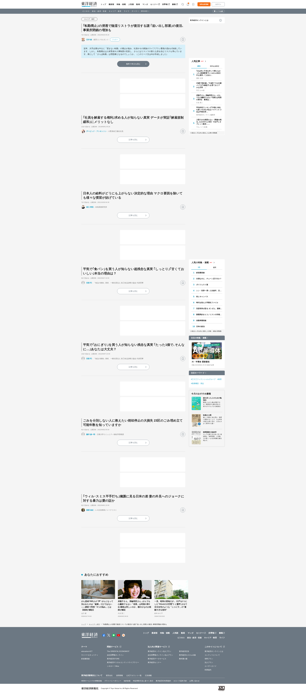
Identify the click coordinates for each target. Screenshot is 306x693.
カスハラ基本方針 (180, 681)
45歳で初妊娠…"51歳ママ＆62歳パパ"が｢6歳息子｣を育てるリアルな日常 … (208, 85)
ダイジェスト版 (202, 285)
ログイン (218, 4)
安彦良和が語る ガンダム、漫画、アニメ (209, 308)
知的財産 (127, 681)
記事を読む (133, 140)
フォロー (115, 39)
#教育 (219, 379)
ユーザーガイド (210, 666)
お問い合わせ (194, 681)
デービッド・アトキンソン (96, 131)
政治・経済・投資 (99, 11)
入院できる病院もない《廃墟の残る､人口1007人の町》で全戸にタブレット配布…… (209, 122)
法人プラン (209, 662)
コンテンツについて (212, 655)
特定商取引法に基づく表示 (143, 681)
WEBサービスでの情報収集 (91, 681)
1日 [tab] (199, 267)
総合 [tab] (199, 66)
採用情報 (119, 675)
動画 (138, 4)
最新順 (111, 4)
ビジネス (86, 11)
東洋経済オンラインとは (199, 20)
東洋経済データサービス (157, 659)
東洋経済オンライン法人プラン (159, 651)
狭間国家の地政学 (210, 432)
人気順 (131, 4)
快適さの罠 (207, 415)
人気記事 (195, 61)
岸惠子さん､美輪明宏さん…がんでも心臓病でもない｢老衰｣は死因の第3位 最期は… (209, 97)
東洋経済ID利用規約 (163, 681)
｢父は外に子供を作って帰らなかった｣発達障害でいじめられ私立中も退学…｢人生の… (208, 73)
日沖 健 (89, 40)
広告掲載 (148, 675)
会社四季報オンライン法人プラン (160, 655)
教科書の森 (183, 659)
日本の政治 (200, 326)
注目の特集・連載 (198, 338)
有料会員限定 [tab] (214, 66)
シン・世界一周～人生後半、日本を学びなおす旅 (209, 291)
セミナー (154, 4)
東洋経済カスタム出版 (187, 655)
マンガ (145, 4)
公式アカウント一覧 (134, 675)
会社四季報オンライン (115, 655)
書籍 (174, 4)
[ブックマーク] (182, 39)
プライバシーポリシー (112, 681)
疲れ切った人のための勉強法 (212, 399)
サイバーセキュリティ (89, 655)
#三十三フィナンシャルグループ (203, 379)
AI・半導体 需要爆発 (201, 362)
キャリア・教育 (115, 11)
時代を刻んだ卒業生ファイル (207, 302)
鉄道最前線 (200, 273)
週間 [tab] (214, 267)
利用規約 (208, 670)
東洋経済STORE (113, 659)
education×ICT (87, 651)
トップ (103, 4)
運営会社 (109, 675)
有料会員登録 (204, 4)
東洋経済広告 (184, 651)
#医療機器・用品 (197, 383)
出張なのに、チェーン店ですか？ (209, 279)
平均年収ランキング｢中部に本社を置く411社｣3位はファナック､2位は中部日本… (208, 109)
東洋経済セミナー (154, 662)
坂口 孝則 (90, 207)
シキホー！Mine (113, 666)
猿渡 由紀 (90, 510)
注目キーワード (198, 373)
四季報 (165, 4)
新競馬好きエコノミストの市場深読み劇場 (209, 314)
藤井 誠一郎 (90, 434)
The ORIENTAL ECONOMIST (118, 651)
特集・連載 (121, 4)
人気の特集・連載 (200, 262)
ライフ (126, 11)
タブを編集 (219, 11)
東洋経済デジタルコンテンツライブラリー (123, 662)
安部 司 (89, 283)
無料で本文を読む (133, 64)
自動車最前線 (201, 320)
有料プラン (209, 659)
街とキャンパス (202, 296)
